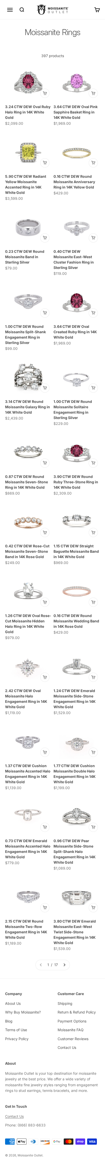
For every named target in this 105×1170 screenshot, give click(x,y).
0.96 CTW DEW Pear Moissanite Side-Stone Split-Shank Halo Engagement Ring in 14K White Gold (75, 851)
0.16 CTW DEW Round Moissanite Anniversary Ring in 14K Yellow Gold (74, 181)
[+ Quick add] (44, 93)
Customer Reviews (73, 1039)
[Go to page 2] (64, 965)
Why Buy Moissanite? (23, 1012)
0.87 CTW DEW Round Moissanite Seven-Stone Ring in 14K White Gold (26, 481)
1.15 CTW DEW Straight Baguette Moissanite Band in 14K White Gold (76, 551)
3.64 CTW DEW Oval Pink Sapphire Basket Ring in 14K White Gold (76, 112)
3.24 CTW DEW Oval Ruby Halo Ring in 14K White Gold (27, 112)
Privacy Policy (17, 1039)
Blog (8, 1021)
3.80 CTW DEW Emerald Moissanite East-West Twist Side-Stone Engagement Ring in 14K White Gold (75, 932)
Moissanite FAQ (71, 1030)
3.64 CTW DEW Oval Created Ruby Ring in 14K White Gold (75, 331)
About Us (13, 1003)
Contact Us (67, 1047)
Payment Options (72, 1021)
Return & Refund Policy (77, 1012)
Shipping (65, 1003)
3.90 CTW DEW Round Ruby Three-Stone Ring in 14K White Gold (76, 481)
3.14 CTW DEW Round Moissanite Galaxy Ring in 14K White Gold (27, 406)
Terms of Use (16, 1030)
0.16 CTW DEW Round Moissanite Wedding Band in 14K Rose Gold (76, 621)
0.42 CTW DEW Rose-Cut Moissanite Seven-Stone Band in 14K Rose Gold (27, 551)
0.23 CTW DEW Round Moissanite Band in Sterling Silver (24, 256)
